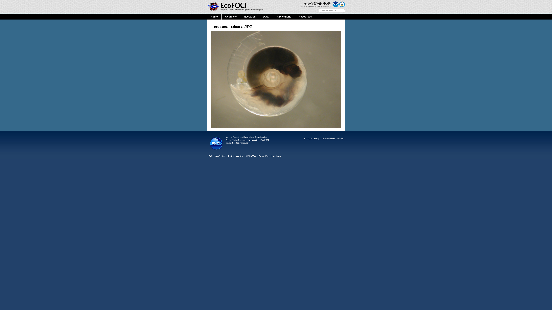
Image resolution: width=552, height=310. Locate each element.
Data (266, 16)
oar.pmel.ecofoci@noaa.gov (237, 143)
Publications (283, 16)
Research (250, 16)
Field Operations (328, 139)
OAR (224, 156)
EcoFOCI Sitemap (311, 139)
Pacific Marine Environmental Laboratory (242, 140)
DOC (210, 156)
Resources (305, 16)
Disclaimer (277, 156)
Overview (231, 16)
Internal (340, 139)
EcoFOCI (265, 140)
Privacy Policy (264, 156)
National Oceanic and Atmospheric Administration (246, 137)
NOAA (217, 156)
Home (214, 16)
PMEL (230, 156)
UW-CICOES (251, 156)
